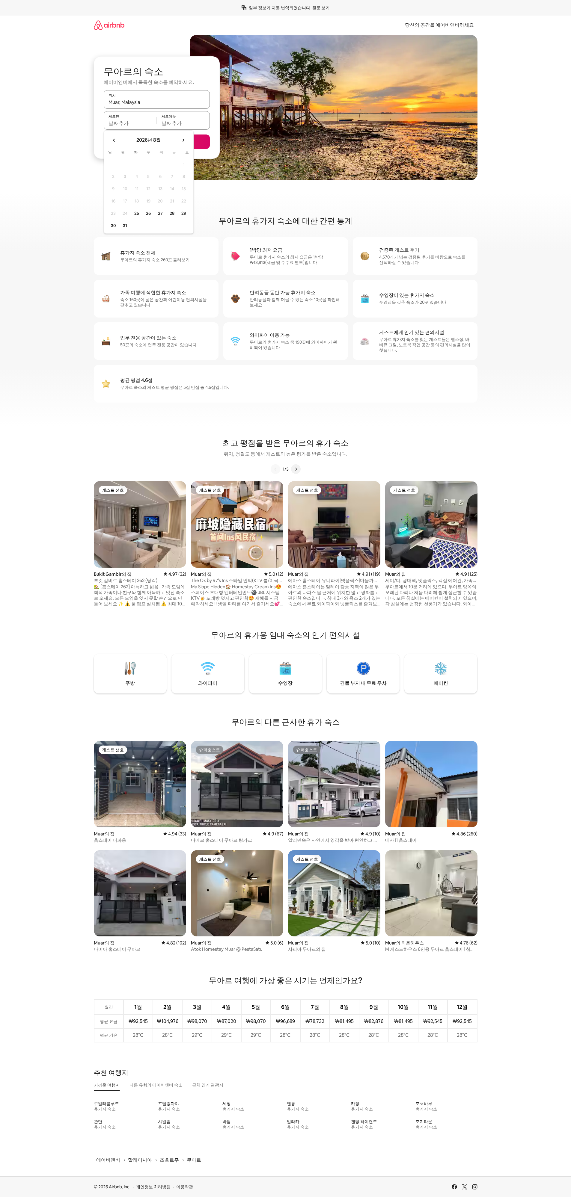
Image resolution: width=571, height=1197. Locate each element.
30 (113, 225)
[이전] (275, 469)
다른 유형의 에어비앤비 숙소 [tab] (156, 1085)
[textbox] (130, 123)
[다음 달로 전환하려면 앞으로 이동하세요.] (183, 140)
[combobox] (157, 102)
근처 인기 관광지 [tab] (207, 1085)
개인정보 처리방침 (153, 1187)
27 (160, 213)
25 (136, 213)
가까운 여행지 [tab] (107, 1085)
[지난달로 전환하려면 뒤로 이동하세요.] (114, 140)
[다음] (296, 469)
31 (125, 225)
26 (148, 213)
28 (172, 213)
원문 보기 (321, 7)
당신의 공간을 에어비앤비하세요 (439, 25)
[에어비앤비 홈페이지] (109, 25)
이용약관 (184, 1187)
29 (183, 213)
